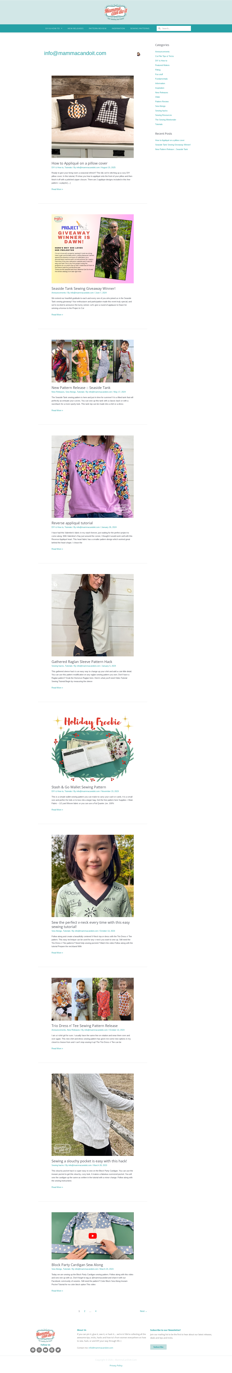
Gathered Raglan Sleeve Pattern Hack (82, 661)
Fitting (157, 70)
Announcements (59, 293)
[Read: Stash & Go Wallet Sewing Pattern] (93, 747)
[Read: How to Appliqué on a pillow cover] (93, 116)
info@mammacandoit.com (101, 1347)
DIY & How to (58, 167)
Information (160, 83)
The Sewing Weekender (165, 120)
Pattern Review (97, 28)
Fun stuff (159, 74)
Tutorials (68, 167)
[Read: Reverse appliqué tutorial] (93, 476)
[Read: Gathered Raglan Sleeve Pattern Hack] (93, 615)
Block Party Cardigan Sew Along (77, 1264)
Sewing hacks (58, 666)
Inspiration (118, 28)
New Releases (76, 28)
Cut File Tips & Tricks (164, 56)
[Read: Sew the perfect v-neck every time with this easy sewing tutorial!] (93, 876)
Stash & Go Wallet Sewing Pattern (79, 787)
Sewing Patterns (139, 28)
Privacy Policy (116, 1365)
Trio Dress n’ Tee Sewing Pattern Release (85, 1025)
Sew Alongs (71, 392)
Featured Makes (162, 65)
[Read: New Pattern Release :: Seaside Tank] (93, 361)
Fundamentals (161, 79)
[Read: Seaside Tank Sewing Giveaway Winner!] (93, 248)
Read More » (57, 189)
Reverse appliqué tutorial (72, 522)
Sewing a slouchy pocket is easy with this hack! (89, 1161)
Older (157, 97)
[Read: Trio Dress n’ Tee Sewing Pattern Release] (93, 999)
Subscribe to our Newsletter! (165, 1330)
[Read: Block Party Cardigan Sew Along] (93, 1235)
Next (143, 1311)
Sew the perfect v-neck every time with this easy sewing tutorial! (91, 924)
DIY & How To (52, 28)
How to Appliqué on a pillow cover (80, 163)
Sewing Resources (163, 115)
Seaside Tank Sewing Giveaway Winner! (83, 288)
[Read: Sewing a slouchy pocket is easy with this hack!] (93, 1114)
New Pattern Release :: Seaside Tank (81, 387)
